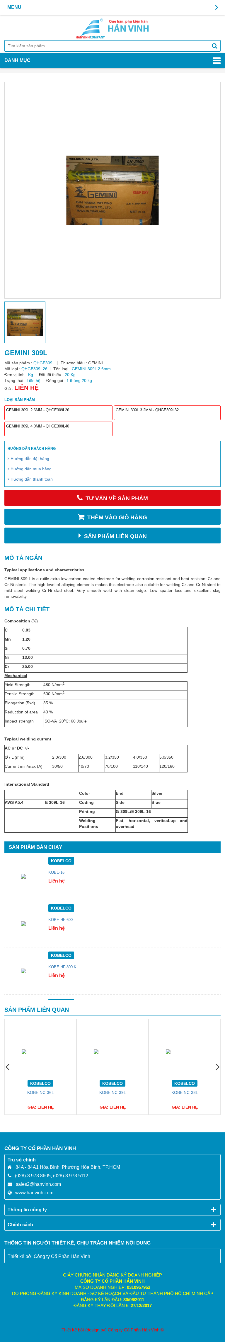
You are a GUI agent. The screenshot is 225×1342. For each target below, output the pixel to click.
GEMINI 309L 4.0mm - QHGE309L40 (37, 426)
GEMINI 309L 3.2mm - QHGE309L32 (147, 410)
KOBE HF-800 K (62, 967)
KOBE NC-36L (40, 1092)
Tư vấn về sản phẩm (117, 498)
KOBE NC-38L (184, 1092)
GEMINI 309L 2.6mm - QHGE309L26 (37, 410)
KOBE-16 (56, 872)
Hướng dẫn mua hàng (31, 469)
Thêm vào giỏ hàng (117, 517)
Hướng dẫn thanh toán (32, 479)
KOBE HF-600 (60, 920)
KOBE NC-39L (112, 1092)
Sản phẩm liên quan (115, 536)
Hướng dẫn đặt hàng (30, 458)
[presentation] (7, 1066)
